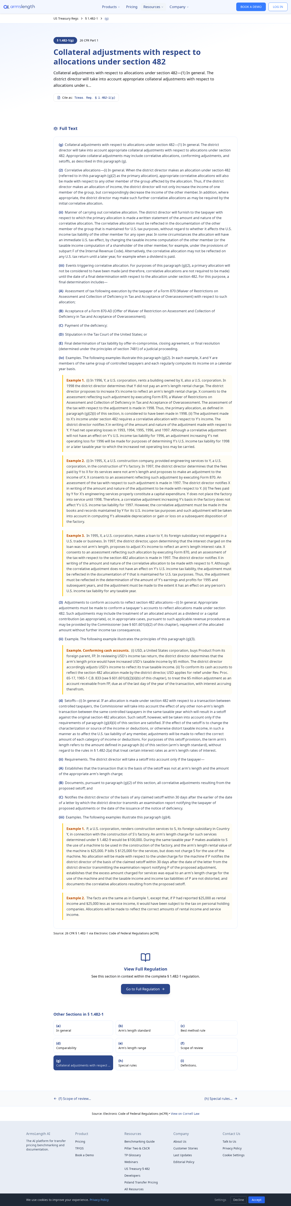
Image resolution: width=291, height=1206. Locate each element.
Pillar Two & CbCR (137, 1148)
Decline (238, 1200)
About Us (179, 1141)
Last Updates (182, 1155)
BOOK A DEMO (251, 7)
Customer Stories (185, 1148)
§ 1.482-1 (91, 18)
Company (178, 6)
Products (109, 6)
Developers (132, 1175)
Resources (151, 6)
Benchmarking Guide (139, 1141)
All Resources (134, 1189)
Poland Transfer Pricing (141, 1182)
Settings (220, 1200)
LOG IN (278, 7)
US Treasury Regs (65, 18)
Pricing (131, 6)
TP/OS (79, 1148)
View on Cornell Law (185, 1114)
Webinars (131, 1162)
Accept (256, 1200)
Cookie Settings (234, 1155)
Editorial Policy (183, 1162)
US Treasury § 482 (137, 1169)
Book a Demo (84, 1155)
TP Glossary (132, 1155)
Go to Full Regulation (143, 989)
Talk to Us (229, 1141)
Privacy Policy (232, 1148)
